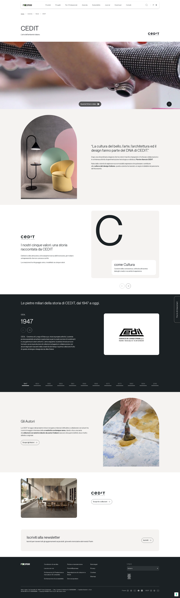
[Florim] (27, 5)
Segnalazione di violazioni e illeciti (76, 573)
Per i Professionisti (71, 5)
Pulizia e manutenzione (74, 564)
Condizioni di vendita (51, 564)
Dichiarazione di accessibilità (53, 578)
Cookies (93, 572)
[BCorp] (129, 579)
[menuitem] (48, 5)
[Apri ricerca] (146, 5)
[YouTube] (135, 590)
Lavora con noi (49, 568)
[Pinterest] (131, 590)
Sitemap (93, 576)
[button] (122, 286)
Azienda (85, 5)
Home (22, 14)
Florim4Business (72, 568)
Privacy (92, 568)
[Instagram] (128, 590)
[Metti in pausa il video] (169, 104)
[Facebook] (138, 590)
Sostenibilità (96, 5)
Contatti (128, 5)
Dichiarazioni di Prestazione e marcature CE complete (54, 573)
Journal (107, 5)
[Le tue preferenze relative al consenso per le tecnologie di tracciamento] (176, 594)
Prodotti (48, 5)
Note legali (94, 564)
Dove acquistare (72, 578)
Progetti (58, 5)
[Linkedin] (142, 590)
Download (118, 5)
